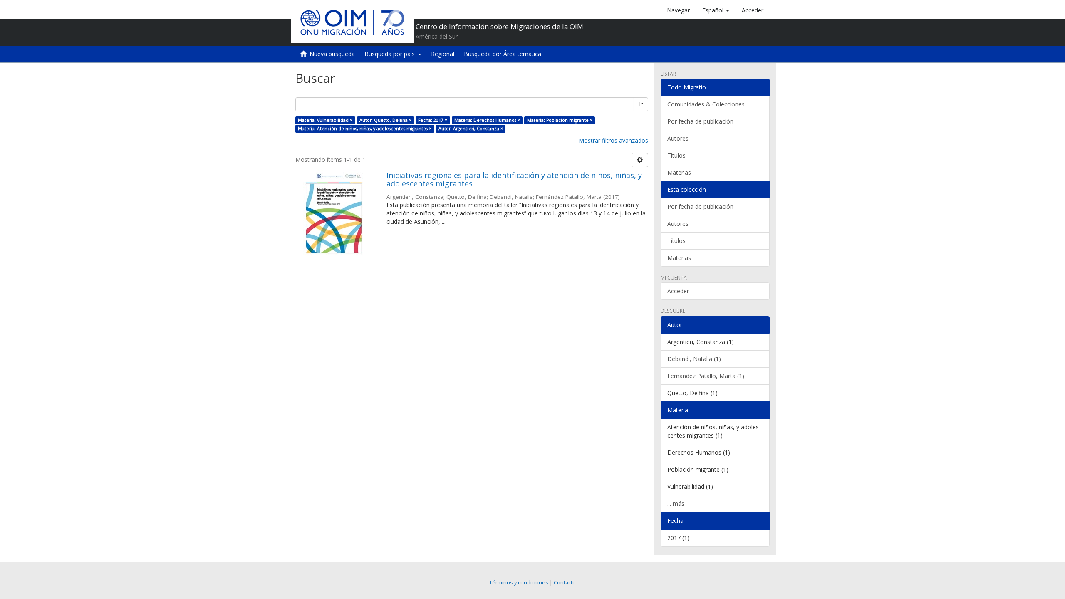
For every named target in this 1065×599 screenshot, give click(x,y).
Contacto (565, 582)
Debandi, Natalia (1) (694, 359)
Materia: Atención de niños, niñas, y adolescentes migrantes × (364, 128)
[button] (716, 10)
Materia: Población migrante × (559, 120)
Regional (442, 54)
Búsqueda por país (391, 54)
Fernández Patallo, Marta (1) (705, 376)
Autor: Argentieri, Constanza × (470, 128)
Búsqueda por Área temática (502, 54)
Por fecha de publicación (700, 121)
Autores (678, 138)
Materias (679, 172)
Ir (641, 104)
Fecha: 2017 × (432, 120)
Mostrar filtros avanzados (613, 140)
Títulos (676, 155)
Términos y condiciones (518, 582)
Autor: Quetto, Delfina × (385, 120)
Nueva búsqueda (332, 54)
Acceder (678, 291)
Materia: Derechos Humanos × (487, 120)
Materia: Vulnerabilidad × (325, 120)
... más (675, 503)
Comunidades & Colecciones (706, 104)
